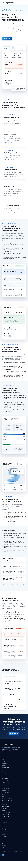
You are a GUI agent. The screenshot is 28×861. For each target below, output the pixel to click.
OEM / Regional (5, 792)
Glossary (4, 829)
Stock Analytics (5, 771)
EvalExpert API (5, 814)
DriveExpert (4, 765)
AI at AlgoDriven (5, 782)
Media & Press (5, 831)
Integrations (5, 780)
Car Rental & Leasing (7, 798)
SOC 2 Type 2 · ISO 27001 (12, 854)
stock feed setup (19, 729)
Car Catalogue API (6, 812)
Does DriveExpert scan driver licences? (13, 682)
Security (4, 845)
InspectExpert (5, 767)
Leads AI (4, 774)
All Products (5, 761)
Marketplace (5, 776)
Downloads (4, 827)
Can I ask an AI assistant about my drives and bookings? (11, 706)
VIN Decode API (5, 808)
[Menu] (24, 3)
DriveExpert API (5, 817)
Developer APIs (5, 778)
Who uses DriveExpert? (11, 695)
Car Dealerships (5, 788)
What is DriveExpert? (10, 677)
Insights (4, 769)
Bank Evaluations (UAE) (7, 800)
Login (3, 843)
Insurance (4, 796)
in (3, 754)
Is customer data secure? (12, 700)
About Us (4, 836)
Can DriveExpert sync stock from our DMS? (12, 689)
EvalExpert (4, 763)
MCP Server (4, 819)
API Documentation (6, 806)
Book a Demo (5, 841)
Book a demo (6, 38)
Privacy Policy (5, 858)
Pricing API (4, 810)
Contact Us (4, 839)
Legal (3, 847)
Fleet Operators (5, 790)
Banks (3, 794)
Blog (3, 824)
